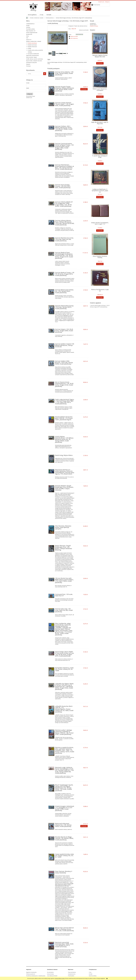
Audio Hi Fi (28, 39)
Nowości (28, 64)
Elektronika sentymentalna (32, 55)
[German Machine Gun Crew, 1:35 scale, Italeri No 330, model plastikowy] (51, 239)
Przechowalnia (71, 975)
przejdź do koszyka (94, 26)
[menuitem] (32, 14)
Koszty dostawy (50, 974)
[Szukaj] (44, 73)
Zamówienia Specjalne (31, 62)
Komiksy (28, 27)
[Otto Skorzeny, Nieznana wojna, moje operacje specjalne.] (51, 529)
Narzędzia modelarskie (33, 53)
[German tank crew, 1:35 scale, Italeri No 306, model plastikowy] (51, 610)
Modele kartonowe (32, 45)
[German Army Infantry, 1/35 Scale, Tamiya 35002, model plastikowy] (51, 74)
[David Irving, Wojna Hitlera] (51, 459)
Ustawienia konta (71, 974)
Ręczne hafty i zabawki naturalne (34, 60)
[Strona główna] (33, 7)
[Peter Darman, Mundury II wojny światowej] (51, 874)
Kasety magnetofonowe (31, 32)
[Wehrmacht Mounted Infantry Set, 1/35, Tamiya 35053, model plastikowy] (51, 826)
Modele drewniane (32, 46)
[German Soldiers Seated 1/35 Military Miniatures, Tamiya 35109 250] (51, 346)
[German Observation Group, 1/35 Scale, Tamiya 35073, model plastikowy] (51, 309)
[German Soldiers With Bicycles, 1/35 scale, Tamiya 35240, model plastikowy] (51, 363)
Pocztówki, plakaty (30, 29)
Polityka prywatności (30, 974)
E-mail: (27, 83)
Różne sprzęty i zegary (31, 57)
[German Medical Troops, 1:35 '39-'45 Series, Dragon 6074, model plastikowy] (51, 274)
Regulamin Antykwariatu (31, 972)
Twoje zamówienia (72, 972)
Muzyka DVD (29, 34)
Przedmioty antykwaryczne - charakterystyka (35, 975)
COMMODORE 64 (30, 23)
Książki (27, 25)
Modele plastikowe (32, 43)
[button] (67, 53)
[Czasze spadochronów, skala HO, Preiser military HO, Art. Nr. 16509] (51, 857)
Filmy (27, 36)
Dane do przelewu (92, 975)
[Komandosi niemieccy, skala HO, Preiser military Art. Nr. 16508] (51, 671)
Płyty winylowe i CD (30, 30)
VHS (27, 37)
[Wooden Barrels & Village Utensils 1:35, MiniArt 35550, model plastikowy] (51, 838)
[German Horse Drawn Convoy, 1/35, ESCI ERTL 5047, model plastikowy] (51, 186)
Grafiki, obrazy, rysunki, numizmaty (34, 59)
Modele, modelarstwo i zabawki (33, 41)
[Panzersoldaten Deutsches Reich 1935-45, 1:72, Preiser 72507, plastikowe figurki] (51, 419)
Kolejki (29, 48)
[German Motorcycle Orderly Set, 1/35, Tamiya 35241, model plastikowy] (51, 292)
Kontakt (90, 974)
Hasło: (27, 88)
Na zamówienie (50, 972)
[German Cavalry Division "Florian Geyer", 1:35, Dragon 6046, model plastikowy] (51, 104)
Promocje (28, 66)
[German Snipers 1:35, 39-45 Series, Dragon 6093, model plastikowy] (51, 331)
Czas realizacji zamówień (52, 975)
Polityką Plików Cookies (60, 978)
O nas (90, 972)
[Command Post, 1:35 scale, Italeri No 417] (51, 596)
